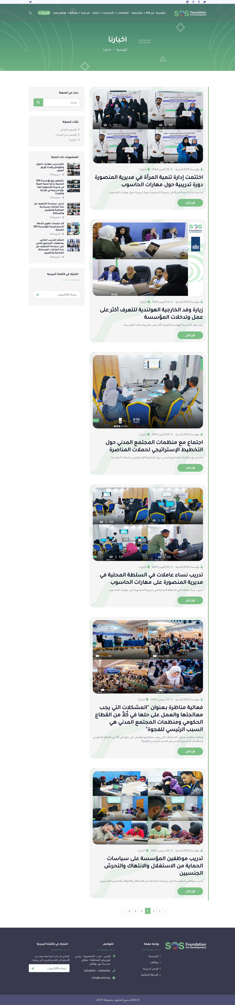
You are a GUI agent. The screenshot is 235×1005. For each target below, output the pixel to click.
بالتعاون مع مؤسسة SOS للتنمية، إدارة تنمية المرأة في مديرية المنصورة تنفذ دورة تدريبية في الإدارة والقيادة (50, 187)
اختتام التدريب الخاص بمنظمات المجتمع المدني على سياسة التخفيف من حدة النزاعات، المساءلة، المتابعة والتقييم (50, 246)
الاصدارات (108, 13)
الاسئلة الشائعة (149, 974)
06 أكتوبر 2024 (161, 566)
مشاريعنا (137, 13)
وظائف (154, 962)
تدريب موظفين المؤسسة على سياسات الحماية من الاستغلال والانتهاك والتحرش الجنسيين (153, 866)
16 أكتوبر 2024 (161, 301)
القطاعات (123, 13)
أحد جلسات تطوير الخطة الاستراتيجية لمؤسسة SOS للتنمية (49, 227)
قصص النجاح (68, 129)
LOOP (99, 999)
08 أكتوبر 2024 (161, 434)
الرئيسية (160, 13)
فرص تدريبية (150, 968)
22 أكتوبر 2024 (161, 169)
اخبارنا (96, 13)
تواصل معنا (59, 13)
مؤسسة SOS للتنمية (187, 169)
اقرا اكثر (190, 202)
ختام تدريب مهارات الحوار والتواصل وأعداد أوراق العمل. (50, 167)
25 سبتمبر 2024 (160, 699)
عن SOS (150, 13)
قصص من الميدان (65, 134)
